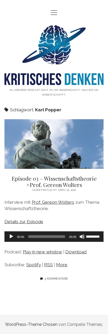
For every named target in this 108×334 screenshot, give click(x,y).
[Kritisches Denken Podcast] (54, 81)
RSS (48, 264)
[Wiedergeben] (11, 236)
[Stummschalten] (82, 236)
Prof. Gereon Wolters (53, 202)
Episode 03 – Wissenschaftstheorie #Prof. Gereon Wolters (54, 144)
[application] (54, 236)
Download (76, 251)
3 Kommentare (56, 278)
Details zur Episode (23, 221)
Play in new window (42, 251)
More (61, 264)
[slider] (93, 236)
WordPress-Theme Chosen (31, 324)
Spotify (33, 264)
